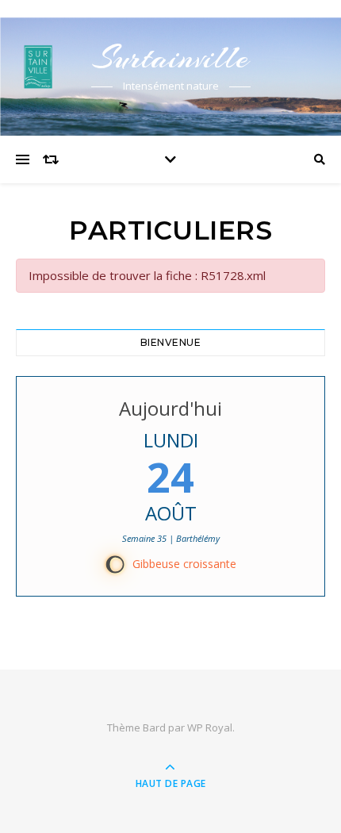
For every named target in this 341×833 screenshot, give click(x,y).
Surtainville (170, 57)
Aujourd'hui (170, 408)
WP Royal (209, 727)
